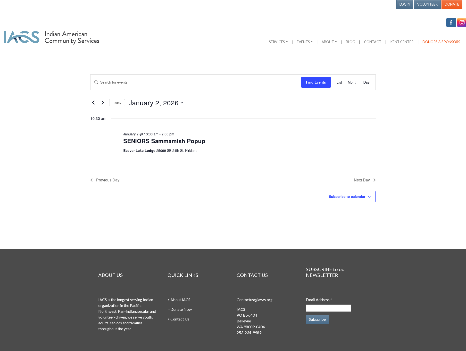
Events (303, 42)
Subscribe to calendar (347, 196)
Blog (350, 42)
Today (117, 103)
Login (404, 4)
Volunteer (427, 4)
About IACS (180, 299)
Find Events (316, 82)
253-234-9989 (249, 332)
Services (277, 42)
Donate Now (181, 309)
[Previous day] (93, 103)
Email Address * (319, 299)
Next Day (362, 180)
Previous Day (107, 180)
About (328, 42)
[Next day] (103, 103)
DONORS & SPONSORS (441, 42)
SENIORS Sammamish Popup (164, 141)
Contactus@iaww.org (255, 299)
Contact (372, 42)
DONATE (452, 4)
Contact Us (179, 319)
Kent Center (402, 42)
